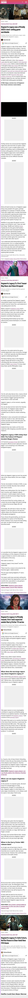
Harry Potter (14, 65)
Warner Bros (23, 259)
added (8, 233)
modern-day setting (17, 648)
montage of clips (12, 442)
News (6, 21)
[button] (26, 43)
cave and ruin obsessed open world (17, 71)
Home (2, 21)
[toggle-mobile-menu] (26, 2)
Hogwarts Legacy (9, 259)
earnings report (14, 717)
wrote (21, 226)
